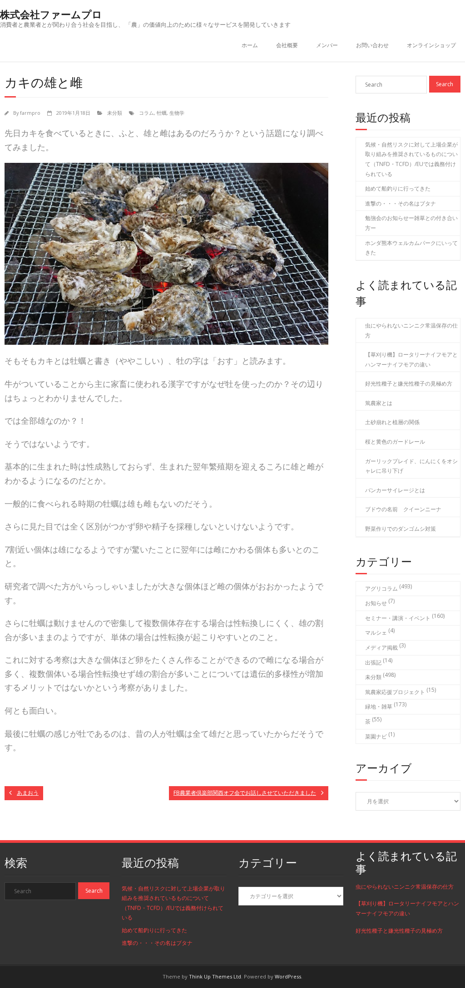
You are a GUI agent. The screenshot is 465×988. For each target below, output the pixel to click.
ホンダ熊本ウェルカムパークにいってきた (411, 248)
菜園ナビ (376, 736)
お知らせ (376, 603)
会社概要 (287, 45)
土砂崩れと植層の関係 (392, 422)
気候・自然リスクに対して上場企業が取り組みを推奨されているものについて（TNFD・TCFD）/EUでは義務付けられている (411, 159)
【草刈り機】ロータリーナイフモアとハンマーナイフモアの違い (411, 359)
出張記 (373, 662)
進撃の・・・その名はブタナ (400, 203)
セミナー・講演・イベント (397, 618)
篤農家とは (378, 403)
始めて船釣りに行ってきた (397, 188)
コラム (146, 112)
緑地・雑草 (378, 706)
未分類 (114, 112)
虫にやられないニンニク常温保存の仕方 (411, 330)
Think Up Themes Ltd (215, 976)
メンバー (327, 45)
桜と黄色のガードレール (395, 441)
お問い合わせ (372, 45)
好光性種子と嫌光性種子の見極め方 (408, 383)
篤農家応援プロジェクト (395, 692)
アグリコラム (381, 588)
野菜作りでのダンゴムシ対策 (400, 529)
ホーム (250, 45)
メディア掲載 (381, 647)
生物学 (176, 112)
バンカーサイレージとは (395, 490)
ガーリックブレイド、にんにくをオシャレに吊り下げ (411, 466)
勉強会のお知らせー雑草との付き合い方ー (411, 223)
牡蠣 (162, 112)
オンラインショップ (431, 45)
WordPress (288, 976)
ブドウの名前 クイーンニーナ (403, 509)
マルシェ (376, 632)
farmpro (30, 112)
